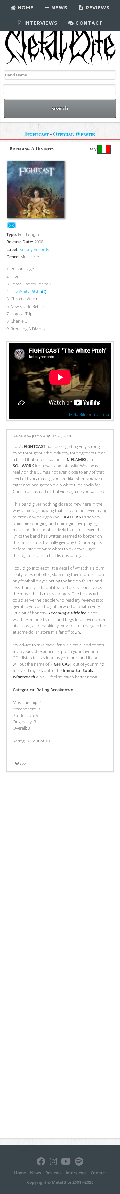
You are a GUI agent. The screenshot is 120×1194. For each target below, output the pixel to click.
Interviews (40, 23)
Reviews (97, 8)
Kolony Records (34, 249)
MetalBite (77, 414)
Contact (88, 23)
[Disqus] (60, 870)
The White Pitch (26, 291)
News (59, 8)
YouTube (101, 414)
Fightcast (37, 134)
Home (25, 8)
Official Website (74, 134)
